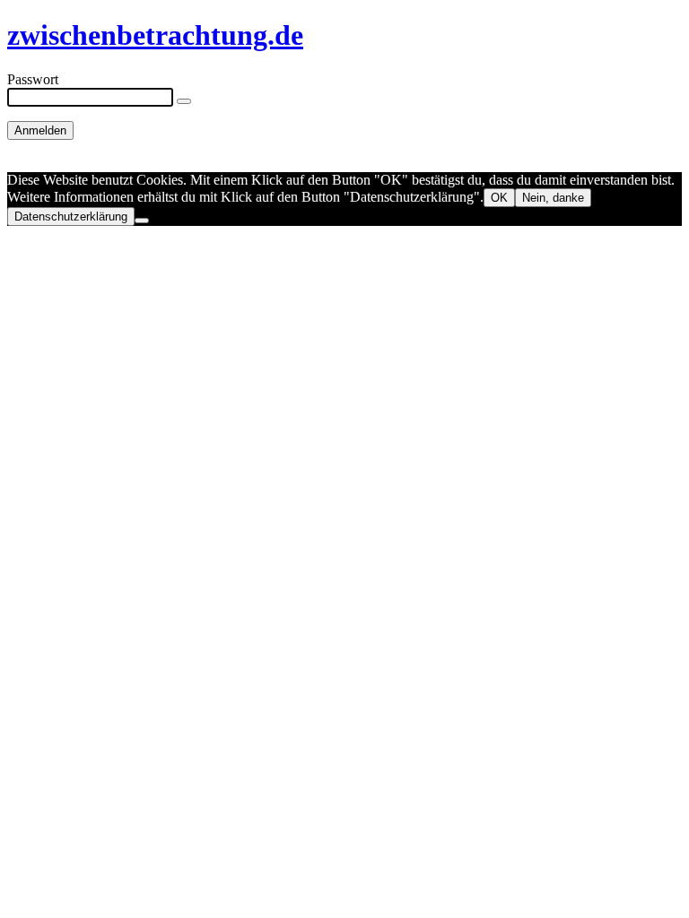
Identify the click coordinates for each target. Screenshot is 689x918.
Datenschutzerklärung (70, 216)
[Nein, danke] (142, 220)
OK (499, 197)
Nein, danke (553, 197)
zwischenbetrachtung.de (155, 35)
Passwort (32, 79)
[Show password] (184, 101)
